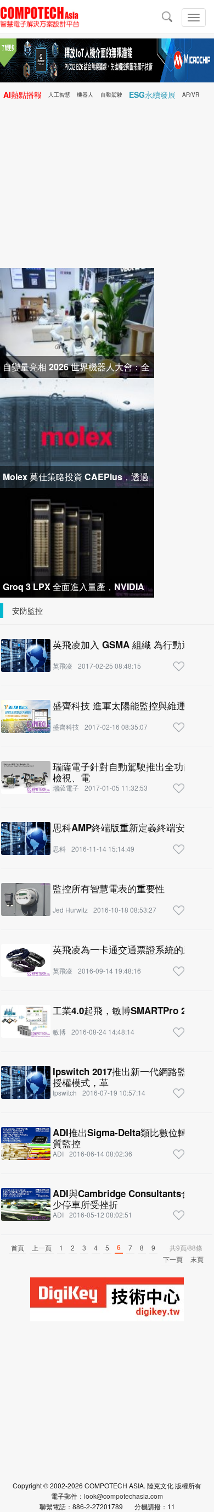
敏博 (59, 1031)
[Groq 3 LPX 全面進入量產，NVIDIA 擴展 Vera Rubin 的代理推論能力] (77, 541)
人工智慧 (59, 94)
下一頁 (173, 1259)
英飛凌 (62, 665)
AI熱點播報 (22, 94)
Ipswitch (65, 1092)
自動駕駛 (111, 94)
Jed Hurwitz (70, 909)
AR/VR (190, 94)
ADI (58, 1153)
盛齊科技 (66, 726)
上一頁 (42, 1247)
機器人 (85, 94)
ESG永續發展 (152, 94)
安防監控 (27, 610)
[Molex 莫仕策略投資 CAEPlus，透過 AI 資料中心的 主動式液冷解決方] (77, 431)
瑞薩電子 (66, 787)
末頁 (197, 1259)
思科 (59, 848)
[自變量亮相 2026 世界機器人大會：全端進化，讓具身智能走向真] (77, 321)
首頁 (17, 1247)
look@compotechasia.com (123, 1495)
